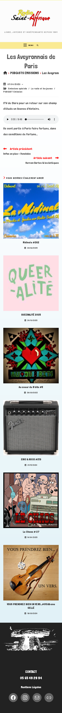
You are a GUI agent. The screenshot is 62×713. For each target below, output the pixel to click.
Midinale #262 (31, 242)
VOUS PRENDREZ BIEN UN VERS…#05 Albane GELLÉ (31, 606)
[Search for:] (36, 45)
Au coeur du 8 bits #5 (31, 387)
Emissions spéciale (17, 88)
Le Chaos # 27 (31, 531)
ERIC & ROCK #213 (31, 459)
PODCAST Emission (12, 91)
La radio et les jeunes (42, 88)
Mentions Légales (31, 687)
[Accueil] (5, 73)
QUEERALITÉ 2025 (31, 314)
